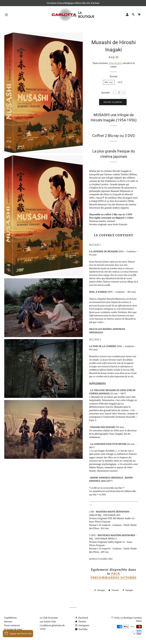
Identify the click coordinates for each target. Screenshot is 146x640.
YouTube (83, 629)
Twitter (82, 621)
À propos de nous (13, 629)
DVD (120, 82)
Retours (8, 621)
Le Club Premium (49, 617)
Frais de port (115, 63)
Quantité (105, 92)
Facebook (83, 617)
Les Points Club (48, 621)
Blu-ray (109, 82)
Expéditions (10, 617)
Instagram (83, 625)
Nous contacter (12, 625)
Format (113, 76)
